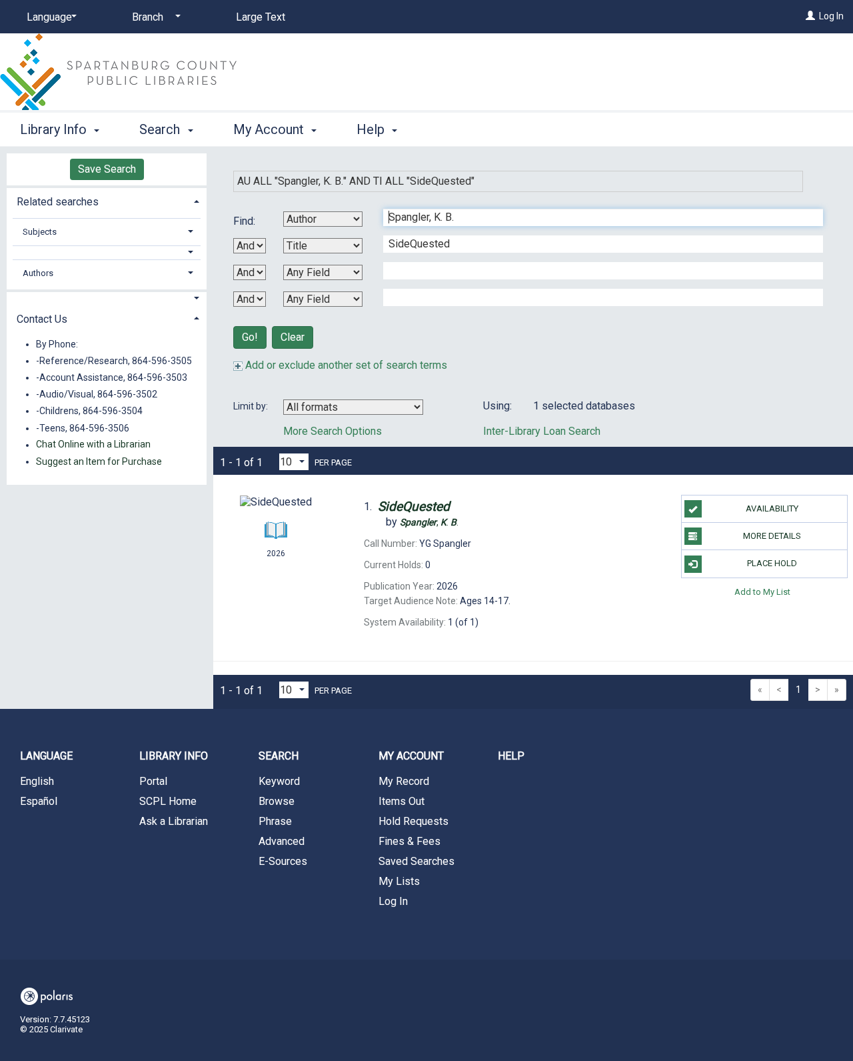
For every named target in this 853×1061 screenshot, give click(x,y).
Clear (293, 337)
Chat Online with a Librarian (93, 444)
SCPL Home (168, 801)
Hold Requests (413, 821)
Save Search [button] (107, 169)
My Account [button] (270, 129)
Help (511, 756)
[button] (107, 252)
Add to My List (762, 592)
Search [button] (161, 129)
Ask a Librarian (173, 821)
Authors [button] (38, 273)
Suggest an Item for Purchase (99, 461)
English (37, 781)
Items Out (402, 801)
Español (38, 801)
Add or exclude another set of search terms (345, 365)
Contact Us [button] (42, 319)
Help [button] (372, 129)
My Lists (399, 881)
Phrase (275, 821)
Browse (277, 801)
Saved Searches (416, 861)
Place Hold (772, 563)
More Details (772, 536)
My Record (404, 781)
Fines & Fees (409, 841)
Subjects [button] (40, 232)
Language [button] (46, 756)
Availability (772, 508)
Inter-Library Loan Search (541, 431)
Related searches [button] (58, 201)
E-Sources (283, 861)
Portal (153, 781)
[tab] (107, 200)
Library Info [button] (55, 129)
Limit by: (251, 406)
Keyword (279, 781)
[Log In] (810, 16)
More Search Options (332, 431)
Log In (831, 16)
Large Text (260, 17)
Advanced (282, 841)
